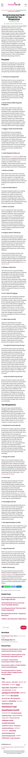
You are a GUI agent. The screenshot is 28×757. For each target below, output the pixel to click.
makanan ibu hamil (14, 718)
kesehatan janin (16, 713)
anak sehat (20, 682)
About (2, 747)
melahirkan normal (7, 725)
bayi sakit (5, 688)
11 (15, 641)
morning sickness (8, 728)
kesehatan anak (7, 704)
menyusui (17, 725)
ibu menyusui (15, 698)
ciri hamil (14, 690)
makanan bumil (5, 717)
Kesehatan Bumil (12, 10)
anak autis (8, 682)
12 (17, 641)
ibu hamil (14, 590)
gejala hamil (22, 692)
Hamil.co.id (8, 744)
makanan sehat (7, 720)
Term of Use (13, 747)
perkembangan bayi (8, 733)
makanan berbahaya (17, 715)
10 (13, 641)
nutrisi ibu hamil (5, 730)
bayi (18, 685)
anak (3, 682)
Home (2, 10)
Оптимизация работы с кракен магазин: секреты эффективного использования (11, 672)
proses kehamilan (14, 156)
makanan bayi (6, 715)
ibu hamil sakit (6, 698)
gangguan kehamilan (6, 215)
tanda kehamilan (15, 738)
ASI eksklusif (5, 684)
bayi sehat (13, 687)
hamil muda (7, 695)
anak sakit (15, 682)
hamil (3, 695)
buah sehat (20, 687)
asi (25, 682)
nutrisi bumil (17, 728)
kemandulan (19, 701)
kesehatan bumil (10, 710)
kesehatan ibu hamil (6, 712)
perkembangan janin (17, 85)
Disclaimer (7, 747)
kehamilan (12, 701)
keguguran (5, 701)
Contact (3, 748)
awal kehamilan (12, 684)
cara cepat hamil (6, 690)
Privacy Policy (20, 747)
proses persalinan (20, 493)
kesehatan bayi (9, 706)
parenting (12, 731)
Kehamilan (6, 10)
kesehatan (18, 590)
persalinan (18, 735)
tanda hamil (5, 738)
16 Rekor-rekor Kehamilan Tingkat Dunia (13, 619)
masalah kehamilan (8, 723)
